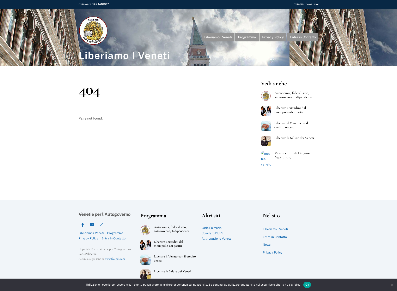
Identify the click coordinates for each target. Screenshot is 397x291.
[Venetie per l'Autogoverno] (94, 44)
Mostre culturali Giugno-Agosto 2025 (292, 155)
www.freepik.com (115, 259)
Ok (307, 284)
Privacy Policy (273, 37)
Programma (247, 37)
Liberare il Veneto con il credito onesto (291, 125)
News (266, 244)
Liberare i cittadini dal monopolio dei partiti (290, 110)
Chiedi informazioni (306, 4)
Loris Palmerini (212, 227)
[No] (392, 285)
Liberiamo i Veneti (218, 37)
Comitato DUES (212, 233)
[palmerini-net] (101, 224)
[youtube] (92, 224)
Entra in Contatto (303, 37)
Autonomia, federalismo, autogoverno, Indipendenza (293, 95)
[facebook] (83, 224)
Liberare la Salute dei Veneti (294, 138)
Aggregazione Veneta (217, 238)
